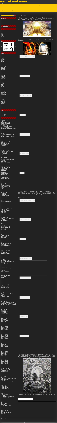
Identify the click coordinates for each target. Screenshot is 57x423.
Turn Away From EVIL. (4, 252)
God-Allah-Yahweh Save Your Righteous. (7, 137)
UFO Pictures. (3, 402)
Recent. (2, 242)
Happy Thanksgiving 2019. (5, 143)
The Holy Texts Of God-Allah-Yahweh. (7, 250)
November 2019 (3, 103)
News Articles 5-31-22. (4, 347)
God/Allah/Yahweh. (4, 31)
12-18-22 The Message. (4, 177)
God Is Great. (3, 133)
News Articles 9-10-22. (4, 360)
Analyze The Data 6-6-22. (5, 286)
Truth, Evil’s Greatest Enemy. (5, 200)
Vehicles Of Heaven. (4, 169)
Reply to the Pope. (3, 8)
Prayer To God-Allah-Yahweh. (5, 369)
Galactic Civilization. (4, 300)
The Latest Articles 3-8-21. (5, 387)
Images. (54, 8)
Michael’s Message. (4, 174)
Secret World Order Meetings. (5, 379)
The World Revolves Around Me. (6, 167)
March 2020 (2, 99)
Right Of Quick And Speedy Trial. (6, 243)
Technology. (18, 8)
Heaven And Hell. (3, 161)
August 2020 (3, 95)
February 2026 (3, 59)
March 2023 (2, 73)
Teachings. (13, 8)
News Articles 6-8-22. (4, 355)
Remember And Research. (5, 375)
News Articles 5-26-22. (4, 345)
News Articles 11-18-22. (4, 330)
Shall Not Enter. (3, 244)
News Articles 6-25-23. (4, 351)
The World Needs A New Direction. (6, 216)
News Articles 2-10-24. (4, 335)
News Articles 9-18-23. (4, 362)
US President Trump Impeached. (6, 412)
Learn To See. (3, 316)
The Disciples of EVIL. (4, 194)
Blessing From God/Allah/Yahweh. (25, 258)
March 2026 (2, 58)
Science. (8, 8)
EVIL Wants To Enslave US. (24, 153)
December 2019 (3, 102)
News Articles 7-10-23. (4, 356)
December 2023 (3, 65)
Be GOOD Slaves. (3, 225)
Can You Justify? (3, 289)
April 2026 (2, 57)
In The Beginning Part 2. (4, 311)
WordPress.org (3, 115)
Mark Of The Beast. (4, 317)
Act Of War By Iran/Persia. (5, 127)
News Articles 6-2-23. (4, 350)
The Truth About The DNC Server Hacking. (7, 396)
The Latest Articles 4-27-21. (5, 388)
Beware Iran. (3, 288)
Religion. (2, 34)
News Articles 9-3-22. (4, 364)
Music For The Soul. (4, 175)
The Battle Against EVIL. (4, 247)
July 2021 (2, 85)
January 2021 (3, 90)
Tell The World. (3, 380)
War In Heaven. (3, 170)
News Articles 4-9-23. (4, 343)
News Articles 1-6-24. (4, 322)
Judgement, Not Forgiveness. (5, 185)
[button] (1, 47)
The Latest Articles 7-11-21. (5, 389)
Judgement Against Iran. (4, 173)
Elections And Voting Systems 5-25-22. (7, 297)
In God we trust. (3, 145)
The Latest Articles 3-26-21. (5, 386)
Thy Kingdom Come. (4, 168)
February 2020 (3, 100)
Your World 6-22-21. (4, 418)
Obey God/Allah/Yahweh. (5, 188)
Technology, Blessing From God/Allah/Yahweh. (8, 263)
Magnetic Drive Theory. (24, 316)
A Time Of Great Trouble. (5, 125)
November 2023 (3, 66)
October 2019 (3, 104)
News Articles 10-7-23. (4, 327)
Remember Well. (3, 376)
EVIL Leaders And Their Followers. (26, 95)
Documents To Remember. (5, 296)
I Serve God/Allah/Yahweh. (5, 144)
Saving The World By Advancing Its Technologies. (8, 378)
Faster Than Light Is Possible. (5, 210)
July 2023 (2, 70)
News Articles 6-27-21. (4, 352)
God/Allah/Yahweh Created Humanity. (6, 140)
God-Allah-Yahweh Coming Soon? (6, 301)
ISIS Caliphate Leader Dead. (5, 146)
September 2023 (3, 68)
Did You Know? (3, 295)
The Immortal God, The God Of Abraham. (7, 151)
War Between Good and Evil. (5, 253)
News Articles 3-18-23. (4, 336)
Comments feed (3, 114)
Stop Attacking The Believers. (5, 245)
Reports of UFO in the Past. (5, 271)
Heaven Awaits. (3, 211)
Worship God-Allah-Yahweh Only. (39, 8)
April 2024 (2, 62)
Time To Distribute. (4, 400)
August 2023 (3, 69)
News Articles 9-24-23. (4, 363)
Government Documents (4, 157)
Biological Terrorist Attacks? (5, 205)
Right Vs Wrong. (3, 377)
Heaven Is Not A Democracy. (5, 162)
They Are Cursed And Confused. (6, 154)
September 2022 (3, 79)
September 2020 (3, 94)
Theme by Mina (32, 422)
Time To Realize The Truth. (5, 199)
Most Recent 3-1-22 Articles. (5, 318)
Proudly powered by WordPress (26, 422)
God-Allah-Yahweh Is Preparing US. (6, 123)
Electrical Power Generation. (24, 297)
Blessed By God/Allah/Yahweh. (5, 178)
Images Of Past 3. (3, 310)
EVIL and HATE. (3, 230)
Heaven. (2, 33)
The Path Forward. (4, 392)
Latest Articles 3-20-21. (4, 313)
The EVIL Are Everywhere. (5, 196)
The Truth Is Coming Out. (5, 397)
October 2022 (3, 78)
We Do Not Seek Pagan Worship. (6, 201)
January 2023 (3, 75)
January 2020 (3, 101)
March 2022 (2, 84)
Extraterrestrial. (47, 8)
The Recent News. (4, 393)
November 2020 (3, 92)
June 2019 (2, 107)
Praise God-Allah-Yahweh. (5, 368)
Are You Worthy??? (4, 224)
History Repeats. (3, 237)
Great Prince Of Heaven (13, 1)
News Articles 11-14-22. (4, 328)
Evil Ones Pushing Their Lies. (25, 134)
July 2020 (2, 96)
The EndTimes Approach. (5, 195)
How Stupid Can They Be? (5, 260)
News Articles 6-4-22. (4, 354)
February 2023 (3, 74)
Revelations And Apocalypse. (5, 192)
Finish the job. (3, 121)
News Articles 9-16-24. (4, 361)
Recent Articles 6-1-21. (4, 371)
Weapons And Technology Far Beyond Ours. (27, 200)
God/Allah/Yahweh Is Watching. (6, 141)
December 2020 (3, 91)
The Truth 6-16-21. (4, 395)
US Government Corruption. (5, 275)
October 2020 (3, 93)
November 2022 (3, 77)
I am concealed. (3, 171)
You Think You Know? (4, 417)
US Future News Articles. (10, 10)
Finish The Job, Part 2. (4, 20)
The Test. (2, 251)
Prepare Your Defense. (4, 241)
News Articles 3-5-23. (4, 339)
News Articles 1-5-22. (4, 321)
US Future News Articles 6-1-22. (6, 405)
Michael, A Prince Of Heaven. (5, 163)
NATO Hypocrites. (4, 319)
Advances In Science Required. (25, 219)
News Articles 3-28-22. (4, 337)
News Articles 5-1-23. (4, 344)
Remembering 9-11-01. (4, 191)
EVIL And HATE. (22, 114)
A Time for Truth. (3, 119)
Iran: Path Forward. (4, 172)
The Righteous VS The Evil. (5, 166)
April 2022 (2, 83)
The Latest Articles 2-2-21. (5, 385)
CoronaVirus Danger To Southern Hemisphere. (8, 208)
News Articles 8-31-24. (4, 358)
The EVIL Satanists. (30, 8)
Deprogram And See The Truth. (5, 227)
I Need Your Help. (3, 212)
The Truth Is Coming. (4, 398)
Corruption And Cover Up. (5, 292)
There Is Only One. (4, 153)
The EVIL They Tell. (4, 249)
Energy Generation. (4, 258)
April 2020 (2, 98)
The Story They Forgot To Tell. (5, 394)
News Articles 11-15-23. (4, 329)
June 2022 (2, 81)
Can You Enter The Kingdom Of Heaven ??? (27, 56)
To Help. (2, 401)
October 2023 (3, 67)
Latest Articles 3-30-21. (4, 314)
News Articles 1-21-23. (4, 320)
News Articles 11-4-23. (4, 331)
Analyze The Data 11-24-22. (5, 283)
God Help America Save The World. (6, 132)
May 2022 (2, 82)
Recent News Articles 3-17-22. (5, 372)
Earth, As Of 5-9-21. (4, 228)
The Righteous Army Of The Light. (6, 165)
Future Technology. (4, 259)
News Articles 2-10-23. (4, 334)
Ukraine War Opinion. (4, 403)
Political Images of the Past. (5, 367)
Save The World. (3, 10)
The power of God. (4, 152)
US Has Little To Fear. (4, 406)
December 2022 (3, 76)
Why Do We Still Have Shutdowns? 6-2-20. (7, 221)
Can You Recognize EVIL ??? (5, 226)
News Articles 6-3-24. (4, 353)
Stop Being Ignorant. (4, 246)
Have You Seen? (3, 308)
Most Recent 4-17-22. (4, 187)
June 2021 (2, 86)
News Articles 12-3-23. (4, 333)
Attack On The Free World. (5, 287)
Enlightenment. (3, 160)
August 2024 (3, 61)
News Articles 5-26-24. (4, 346)
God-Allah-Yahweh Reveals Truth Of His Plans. (8, 136)
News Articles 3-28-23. (4, 338)
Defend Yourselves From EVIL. (5, 179)
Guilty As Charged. (4, 236)
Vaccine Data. (3, 413)
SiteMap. (17, 10)
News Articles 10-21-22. (4, 325)
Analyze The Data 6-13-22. (5, 285)
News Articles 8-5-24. (4, 359)
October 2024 (3, 60)
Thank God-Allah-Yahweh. (5, 150)
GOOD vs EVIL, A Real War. (5, 235)
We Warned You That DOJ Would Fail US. (7, 414)
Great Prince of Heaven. (4, 32)
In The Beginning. (4, 312)
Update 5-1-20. (3, 404)
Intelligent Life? (3, 270)
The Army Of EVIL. (4, 193)
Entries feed (3, 113)
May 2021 (2, 87)
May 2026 (2, 56)
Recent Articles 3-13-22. (4, 370)
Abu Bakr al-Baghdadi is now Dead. (6, 126)
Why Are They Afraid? (4, 220)
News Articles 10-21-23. (4, 326)
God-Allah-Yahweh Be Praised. (5, 122)
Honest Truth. (3, 238)
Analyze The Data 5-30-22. (5, 284)
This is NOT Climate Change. (5, 217)
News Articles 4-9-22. (4, 342)
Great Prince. (3, 184)
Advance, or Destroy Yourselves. (25, 277)
